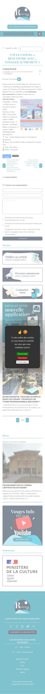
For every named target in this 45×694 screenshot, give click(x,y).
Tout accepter (23, 354)
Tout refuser (22, 358)
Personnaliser (22, 362)
